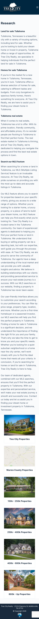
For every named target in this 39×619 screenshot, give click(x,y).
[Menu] (37, 7)
